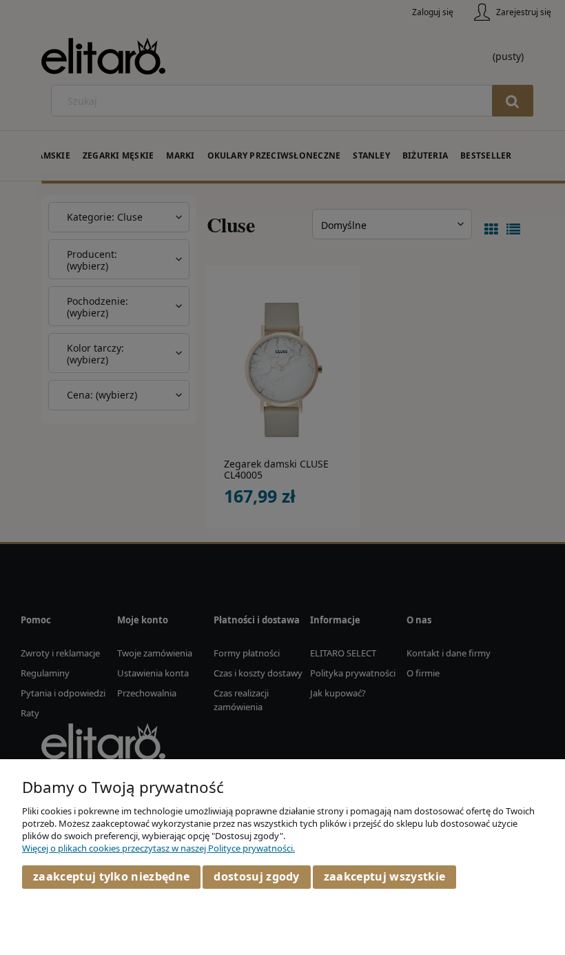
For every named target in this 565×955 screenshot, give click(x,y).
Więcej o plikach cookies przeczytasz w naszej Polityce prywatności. (158, 848)
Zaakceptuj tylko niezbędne (111, 876)
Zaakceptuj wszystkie (384, 876)
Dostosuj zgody (256, 876)
